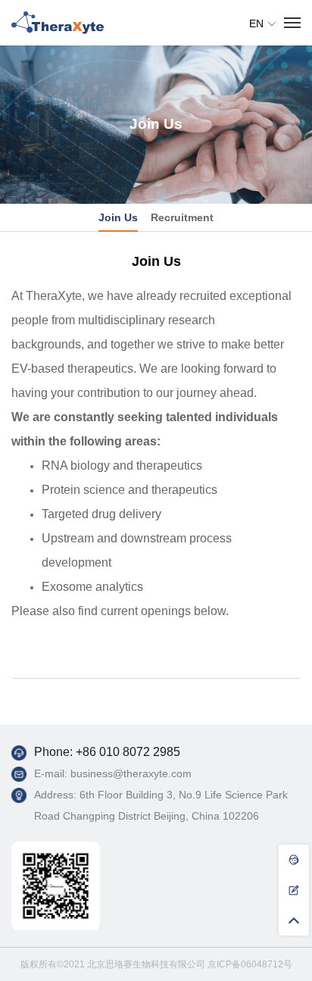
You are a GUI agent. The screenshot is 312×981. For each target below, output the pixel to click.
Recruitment (182, 217)
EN (256, 23)
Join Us (118, 217)
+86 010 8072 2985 (128, 751)
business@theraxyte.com (131, 773)
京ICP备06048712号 (249, 964)
